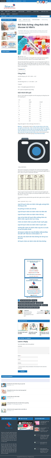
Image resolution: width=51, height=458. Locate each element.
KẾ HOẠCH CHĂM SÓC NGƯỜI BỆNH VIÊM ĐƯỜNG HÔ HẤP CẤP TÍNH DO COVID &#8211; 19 (33, 233)
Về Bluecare (3, 1)
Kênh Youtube (23, 418)
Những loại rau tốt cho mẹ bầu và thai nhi (44, 334)
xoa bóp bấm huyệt (39, 129)
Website (19, 363)
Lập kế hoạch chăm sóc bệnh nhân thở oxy (31, 214)
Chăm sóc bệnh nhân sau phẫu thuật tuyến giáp (32, 222)
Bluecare (24, 456)
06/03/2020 (10, 404)
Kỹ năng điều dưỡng (28, 32)
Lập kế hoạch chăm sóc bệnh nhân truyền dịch (32, 225)
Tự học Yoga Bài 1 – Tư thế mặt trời (44, 428)
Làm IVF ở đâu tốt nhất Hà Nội (13, 396)
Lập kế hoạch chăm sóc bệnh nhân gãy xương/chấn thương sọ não (33, 205)
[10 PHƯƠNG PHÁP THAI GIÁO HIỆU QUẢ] (36, 423)
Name (19, 355)
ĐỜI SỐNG (3, 14)
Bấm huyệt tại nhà (43, 442)
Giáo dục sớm (21, 11)
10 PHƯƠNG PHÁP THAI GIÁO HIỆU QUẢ (44, 422)
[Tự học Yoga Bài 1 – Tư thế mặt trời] (36, 429)
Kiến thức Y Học (44, 11)
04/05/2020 (10, 391)
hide (24, 69)
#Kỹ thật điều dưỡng (25, 300)
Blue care (34, 300)
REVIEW (8, 14)
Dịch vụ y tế (14, 14)
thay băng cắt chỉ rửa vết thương (27, 130)
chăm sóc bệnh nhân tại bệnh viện (37, 127)
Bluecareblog (39, 302)
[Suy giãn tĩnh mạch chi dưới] (23, 327)
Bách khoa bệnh (34, 30)
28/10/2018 (43, 443)
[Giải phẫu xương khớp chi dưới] (34, 327)
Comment (20, 346)
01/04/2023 (10, 397)
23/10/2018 (43, 430)
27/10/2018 (43, 437)
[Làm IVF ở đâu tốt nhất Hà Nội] (3, 398)
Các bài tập (39, 30)
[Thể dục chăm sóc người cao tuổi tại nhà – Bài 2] (36, 436)
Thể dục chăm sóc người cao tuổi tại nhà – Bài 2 (44, 436)
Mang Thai (7, 11)
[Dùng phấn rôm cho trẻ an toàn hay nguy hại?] (3, 391)
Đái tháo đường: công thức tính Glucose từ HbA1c (30, 305)
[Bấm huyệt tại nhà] (36, 444)
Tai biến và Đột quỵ (24, 33)
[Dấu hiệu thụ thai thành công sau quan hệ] (3, 385)
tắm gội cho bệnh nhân (30, 132)
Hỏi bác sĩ (29, 11)
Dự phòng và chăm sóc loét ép (27, 209)
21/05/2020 (10, 410)
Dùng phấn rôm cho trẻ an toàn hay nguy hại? (16, 390)
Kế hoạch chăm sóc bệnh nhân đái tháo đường (32, 241)
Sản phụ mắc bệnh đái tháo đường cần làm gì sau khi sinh (33, 237)
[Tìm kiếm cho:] (43, 16)
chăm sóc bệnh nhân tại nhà (39, 126)
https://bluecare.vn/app (39, 133)
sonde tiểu (22, 132)
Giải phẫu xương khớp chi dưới (33, 333)
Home (2, 11)
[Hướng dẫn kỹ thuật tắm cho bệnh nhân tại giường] (3, 404)
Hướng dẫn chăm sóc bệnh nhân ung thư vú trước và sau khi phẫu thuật (33, 228)
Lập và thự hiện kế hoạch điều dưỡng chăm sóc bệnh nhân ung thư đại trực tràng (32, 218)
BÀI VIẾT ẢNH (36, 11)
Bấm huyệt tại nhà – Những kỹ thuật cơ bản (44, 449)
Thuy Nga (27, 30)
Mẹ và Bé (14, 11)
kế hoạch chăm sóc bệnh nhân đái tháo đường (29, 307)
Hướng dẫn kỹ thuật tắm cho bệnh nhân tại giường (18, 402)
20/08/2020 (21, 30)
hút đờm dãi (38, 130)
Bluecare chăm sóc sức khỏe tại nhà (26, 302)
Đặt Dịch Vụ (9, 1)
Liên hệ (24, 1)
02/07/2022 (10, 385)
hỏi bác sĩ (45, 305)
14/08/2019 (43, 424)
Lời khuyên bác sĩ (36, 32)
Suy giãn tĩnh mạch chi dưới (22, 333)
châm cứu (32, 129)
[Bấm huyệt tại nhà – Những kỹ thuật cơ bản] (36, 450)
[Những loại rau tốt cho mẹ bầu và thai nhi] (45, 327)
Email (19, 359)
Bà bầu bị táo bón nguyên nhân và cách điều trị (17, 409)
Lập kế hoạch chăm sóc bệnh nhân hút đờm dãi (32, 211)
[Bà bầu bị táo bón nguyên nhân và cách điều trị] (3, 410)
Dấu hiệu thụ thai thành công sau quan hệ (16, 383)
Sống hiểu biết (42, 32)
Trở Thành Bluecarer (17, 1)
